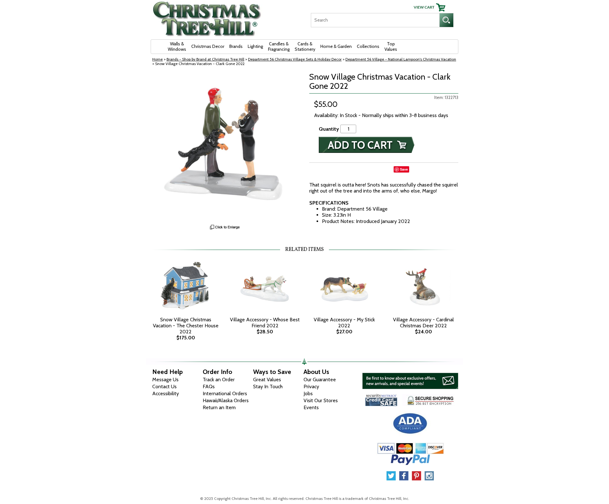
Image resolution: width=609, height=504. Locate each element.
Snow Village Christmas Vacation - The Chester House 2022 (186, 326)
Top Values (390, 46)
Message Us (165, 379)
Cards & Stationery (305, 46)
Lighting (255, 46)
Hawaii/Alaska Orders (226, 400)
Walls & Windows (177, 46)
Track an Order (219, 379)
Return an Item (219, 407)
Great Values (267, 379)
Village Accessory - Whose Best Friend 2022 (265, 323)
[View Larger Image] (225, 146)
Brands (236, 46)
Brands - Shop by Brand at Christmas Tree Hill (205, 59)
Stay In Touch (268, 386)
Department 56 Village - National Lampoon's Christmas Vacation (400, 59)
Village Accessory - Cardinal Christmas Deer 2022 (423, 323)
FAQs (209, 386)
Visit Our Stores (321, 400)
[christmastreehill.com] (207, 17)
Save (404, 169)
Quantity (329, 129)
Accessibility (165, 393)
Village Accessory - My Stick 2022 (344, 323)
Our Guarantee (320, 379)
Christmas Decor (207, 46)
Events (311, 407)
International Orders (225, 393)
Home (157, 59)
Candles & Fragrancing (279, 46)
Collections (368, 46)
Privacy (311, 386)
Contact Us (164, 386)
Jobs (308, 393)
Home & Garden (336, 46)
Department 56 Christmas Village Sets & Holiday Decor (295, 59)
